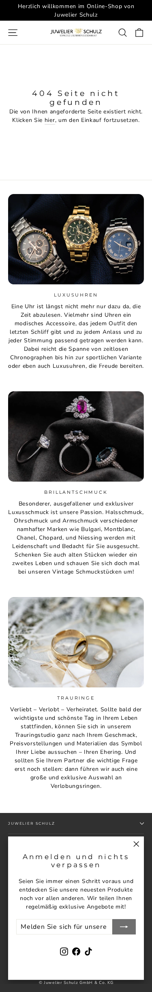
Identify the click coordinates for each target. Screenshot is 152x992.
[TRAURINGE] (76, 642)
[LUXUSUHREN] (76, 239)
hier (50, 120)
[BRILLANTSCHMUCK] (76, 436)
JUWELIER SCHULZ (31, 823)
